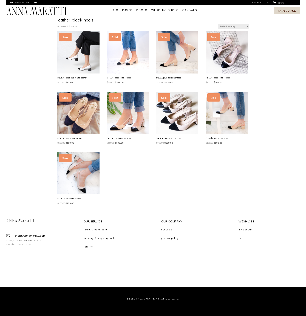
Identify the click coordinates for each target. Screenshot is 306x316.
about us (166, 229)
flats (113, 10)
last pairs (286, 10)
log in (268, 2)
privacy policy (170, 238)
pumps (127, 10)
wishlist (256, 2)
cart (241, 238)
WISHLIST (246, 221)
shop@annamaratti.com (30, 235)
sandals (189, 10)
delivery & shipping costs (99, 238)
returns (88, 246)
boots (141, 10)
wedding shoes (164, 10)
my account (246, 229)
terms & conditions (95, 229)
